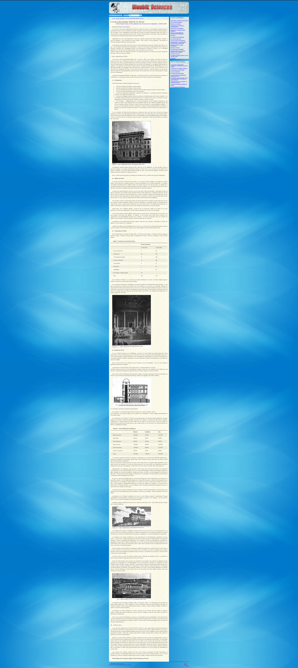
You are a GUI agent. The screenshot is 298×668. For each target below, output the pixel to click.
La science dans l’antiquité (177, 37)
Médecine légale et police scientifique (177, 45)
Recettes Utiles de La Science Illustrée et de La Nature (178, 51)
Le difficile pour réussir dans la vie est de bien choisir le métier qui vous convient (179, 78)
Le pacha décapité (175, 71)
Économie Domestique (176, 22)
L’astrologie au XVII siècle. (177, 70)
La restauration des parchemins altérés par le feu (178, 76)
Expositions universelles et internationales (177, 26)
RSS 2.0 (129, 664)
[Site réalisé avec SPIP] (186, 666)
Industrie (173, 35)
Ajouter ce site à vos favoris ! (115, 15)
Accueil (113, 18)
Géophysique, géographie (177, 28)
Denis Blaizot (127, 26)
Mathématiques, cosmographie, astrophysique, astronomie (178, 43)
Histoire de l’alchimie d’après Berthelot (178, 31)
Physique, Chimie (175, 47)
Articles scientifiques (120, 18)
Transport (173, 58)
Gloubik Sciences (160, 6)
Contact (125, 664)
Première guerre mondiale (177, 49)
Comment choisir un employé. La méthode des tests (179, 82)
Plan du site (112, 664)
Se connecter (119, 664)
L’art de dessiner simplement (178, 87)
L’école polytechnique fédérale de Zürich (179, 85)
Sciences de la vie (175, 53)
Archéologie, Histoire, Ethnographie (179, 20)
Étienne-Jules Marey (176, 24)
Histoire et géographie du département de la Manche (177, 33)
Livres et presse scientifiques (178, 40)
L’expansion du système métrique (179, 68)
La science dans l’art (176, 38)
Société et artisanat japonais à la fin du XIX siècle (179, 56)
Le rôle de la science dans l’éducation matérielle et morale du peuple (179, 65)
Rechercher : (126, 15)
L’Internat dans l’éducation (177, 73)
